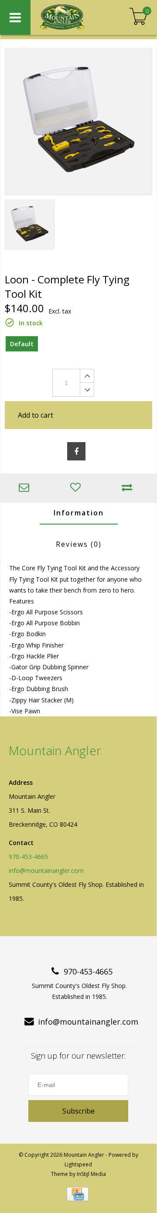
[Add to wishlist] (77, 488)
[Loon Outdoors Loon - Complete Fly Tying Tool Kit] (78, 121)
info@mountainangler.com (46, 870)
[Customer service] (26, 488)
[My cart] (138, 17)
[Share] (76, 451)
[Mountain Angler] (72, 17)
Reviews (79, 544)
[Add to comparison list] (129, 488)
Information (79, 513)
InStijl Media (91, 1174)
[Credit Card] (78, 1194)
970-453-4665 (28, 856)
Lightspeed (78, 1164)
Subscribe (78, 1111)
